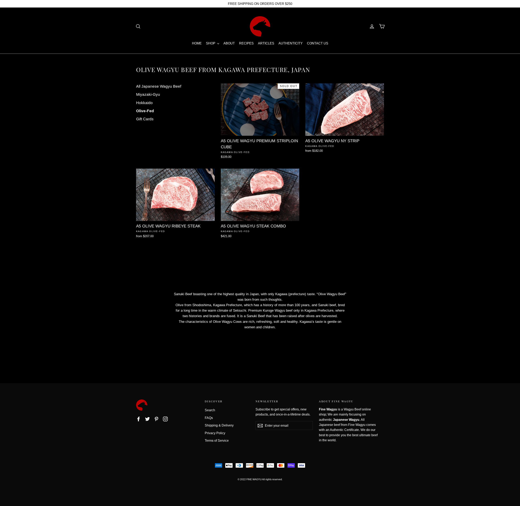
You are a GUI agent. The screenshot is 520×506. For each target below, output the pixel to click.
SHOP (211, 43)
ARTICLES (266, 43)
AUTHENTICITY (290, 43)
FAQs (209, 418)
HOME (197, 43)
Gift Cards (145, 119)
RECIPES (246, 43)
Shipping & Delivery (219, 425)
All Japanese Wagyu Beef (158, 86)
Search (210, 410)
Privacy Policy (215, 433)
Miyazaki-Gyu (148, 94)
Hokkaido (144, 103)
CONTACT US (317, 43)
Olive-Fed (145, 111)
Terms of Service (217, 440)
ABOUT (229, 43)
